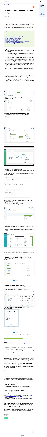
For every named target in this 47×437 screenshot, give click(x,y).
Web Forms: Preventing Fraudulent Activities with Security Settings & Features (19, 343)
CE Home (41, 1)
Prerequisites (7, 35)
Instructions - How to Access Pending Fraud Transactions (12, 37)
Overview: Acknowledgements (42, 6)
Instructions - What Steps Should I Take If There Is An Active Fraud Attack (14, 42)
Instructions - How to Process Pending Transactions (11, 40)
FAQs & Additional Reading (8, 45)
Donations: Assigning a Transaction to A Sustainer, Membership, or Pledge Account (42, 12)
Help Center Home (6, 4)
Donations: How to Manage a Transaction (42, 10)
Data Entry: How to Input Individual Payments (42, 14)
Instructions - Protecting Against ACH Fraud (10, 43)
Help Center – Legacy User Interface (10, 34)
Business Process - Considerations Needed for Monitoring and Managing (14, 36)
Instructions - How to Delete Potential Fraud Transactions (12, 39)
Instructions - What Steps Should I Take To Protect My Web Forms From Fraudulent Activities (17, 41)
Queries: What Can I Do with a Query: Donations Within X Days (42, 9)
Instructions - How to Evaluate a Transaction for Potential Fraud (13, 38)
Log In (37, 1)
